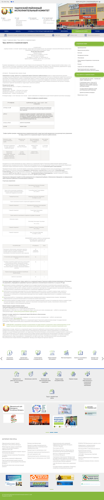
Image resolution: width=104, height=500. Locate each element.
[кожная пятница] (39, 409)
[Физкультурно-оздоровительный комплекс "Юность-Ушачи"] (39, 477)
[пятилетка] (65, 409)
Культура (80, 52)
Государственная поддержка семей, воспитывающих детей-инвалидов (88, 89)
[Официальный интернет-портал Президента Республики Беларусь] (13, 409)
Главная (4, 40)
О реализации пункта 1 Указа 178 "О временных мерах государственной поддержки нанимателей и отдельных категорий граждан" (89, 84)
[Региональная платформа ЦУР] (90, 478)
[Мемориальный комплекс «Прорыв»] (65, 477)
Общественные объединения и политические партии (88, 61)
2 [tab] (51, 432)
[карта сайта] (13, 1)
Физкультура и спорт (83, 95)
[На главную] (4, 11)
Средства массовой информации (85, 66)
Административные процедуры (87, 92)
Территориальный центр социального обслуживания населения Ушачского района (88, 70)
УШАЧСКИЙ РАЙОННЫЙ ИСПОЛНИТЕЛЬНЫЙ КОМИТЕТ (32, 9)
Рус (3, 1)
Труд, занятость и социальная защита (85, 74)
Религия (79, 64)
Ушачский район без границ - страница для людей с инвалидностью (90, 79)
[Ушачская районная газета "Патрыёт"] (39, 484)
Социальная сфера (11, 40)
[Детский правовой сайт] (90, 407)
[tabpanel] (13, 414)
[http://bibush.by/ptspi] (65, 483)
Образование (81, 57)
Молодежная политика (83, 55)
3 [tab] (56, 432)
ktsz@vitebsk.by (18, 318)
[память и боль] (39, 419)
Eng (8, 1)
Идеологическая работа (83, 50)
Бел (5, 1)
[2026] (13, 418)
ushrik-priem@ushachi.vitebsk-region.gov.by (21, 20)
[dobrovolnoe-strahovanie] (65, 422)
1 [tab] (47, 432)
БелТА (10, 496)
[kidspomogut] (90, 484)
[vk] (11, 1)
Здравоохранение (82, 47)
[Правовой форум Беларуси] (90, 413)
